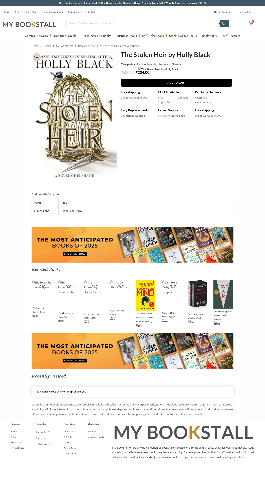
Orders (91, 11)
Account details (71, 447)
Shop (6, 11)
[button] (111, 58)
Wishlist (247, 11)
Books (47, 45)
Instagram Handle (96, 437)
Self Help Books (153, 36)
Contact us (69, 431)
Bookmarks (210, 36)
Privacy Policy (17, 447)
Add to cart (176, 82)
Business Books (126, 36)
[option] (42, 300)
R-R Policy (69, 437)
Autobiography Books (96, 36)
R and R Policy (30, 11)
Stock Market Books (183, 36)
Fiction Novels (64, 45)
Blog (16, 11)
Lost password (70, 453)
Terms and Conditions (53, 11)
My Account (224, 12)
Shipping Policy (75, 11)
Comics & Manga (36, 36)
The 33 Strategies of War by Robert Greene (222, 315)
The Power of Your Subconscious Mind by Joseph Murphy (144, 317)
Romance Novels (64, 36)
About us (92, 431)
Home (35, 45)
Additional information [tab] (46, 194)
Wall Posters (231, 36)
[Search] (224, 23)
